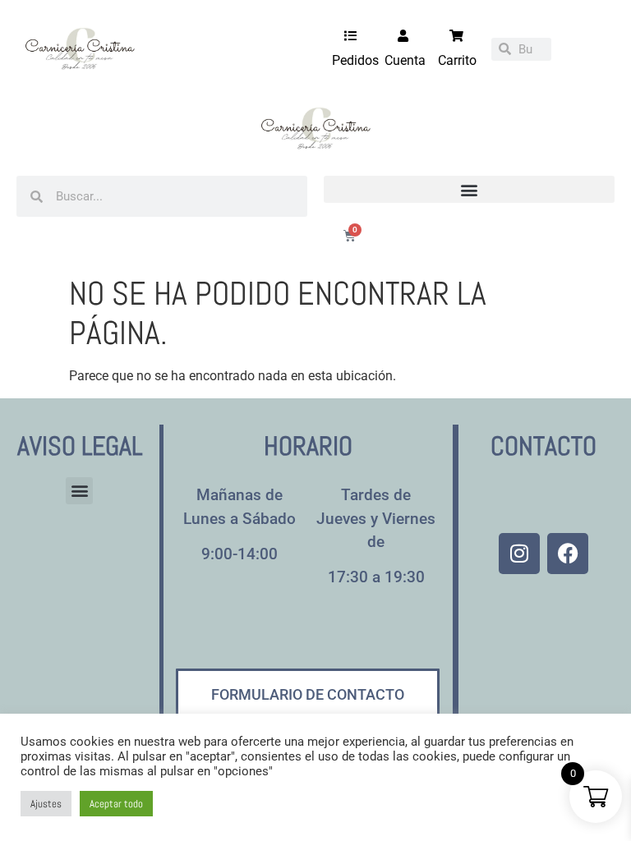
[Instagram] (519, 553)
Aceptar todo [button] (116, 804)
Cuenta (405, 60)
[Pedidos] (350, 36)
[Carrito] (456, 36)
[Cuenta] (403, 36)
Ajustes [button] (46, 804)
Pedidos (355, 60)
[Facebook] (567, 553)
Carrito (457, 60)
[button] (469, 189)
